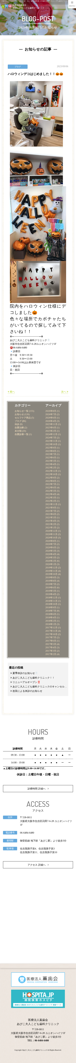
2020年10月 (51, 537)
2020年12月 (51, 531)
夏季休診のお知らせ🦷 (25, 673)
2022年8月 (50, 481)
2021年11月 (51, 504)
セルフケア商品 (23, 418)
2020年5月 (50, 551)
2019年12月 (51, 567)
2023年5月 (50, 461)
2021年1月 (50, 527)
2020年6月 (50, 547)
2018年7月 (50, 611)
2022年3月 (50, 497)
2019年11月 (51, 571)
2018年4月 (50, 617)
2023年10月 (51, 444)
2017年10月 (51, 634)
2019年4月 (50, 594)
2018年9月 (50, 607)
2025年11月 (51, 424)
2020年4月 (50, 554)
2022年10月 (51, 474)
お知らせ (19, 414)
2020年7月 (50, 544)
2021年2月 (50, 524)
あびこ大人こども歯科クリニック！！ (34, 677)
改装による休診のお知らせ (27, 691)
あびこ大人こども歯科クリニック (35, 1050)
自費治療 (19, 427)
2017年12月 (51, 627)
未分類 (18, 431)
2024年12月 (51, 434)
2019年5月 (50, 591)
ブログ (18, 421)
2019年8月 (50, 581)
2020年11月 (51, 534)
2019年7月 (50, 584)
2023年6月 (50, 457)
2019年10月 (51, 574)
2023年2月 (50, 467)
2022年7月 (50, 484)
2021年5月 (50, 517)
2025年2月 (50, 431)
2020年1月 (50, 564)
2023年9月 (50, 448)
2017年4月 (50, 647)
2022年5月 (50, 491)
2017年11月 (51, 631)
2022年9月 (50, 477)
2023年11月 (51, 441)
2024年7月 (50, 437)
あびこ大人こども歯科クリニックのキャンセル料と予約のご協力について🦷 (40, 686)
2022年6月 (50, 487)
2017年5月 (50, 644)
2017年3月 (50, 651)
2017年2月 (50, 654)
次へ (64, 391)
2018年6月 (50, 614)
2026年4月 (50, 421)
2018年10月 (51, 604)
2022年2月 (50, 501)
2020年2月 (50, 561)
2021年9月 (50, 507)
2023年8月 (50, 451)
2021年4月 (50, 521)
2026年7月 (50, 414)
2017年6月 (50, 641)
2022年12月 (51, 471)
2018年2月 (50, 621)
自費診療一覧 (21, 434)
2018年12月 (51, 597)
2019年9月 (50, 577)
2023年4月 (50, 464)
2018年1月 (50, 624)
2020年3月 (50, 557)
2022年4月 (50, 494)
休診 (17, 424)
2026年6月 (50, 418)
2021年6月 (50, 514)
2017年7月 (50, 637)
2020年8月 (50, 541)
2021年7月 (50, 511)
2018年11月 (51, 601)
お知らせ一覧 (21, 411)
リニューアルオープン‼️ (26, 682)
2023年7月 (50, 454)
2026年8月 (50, 411)
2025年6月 (50, 427)
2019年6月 (50, 587)
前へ (12, 391)
